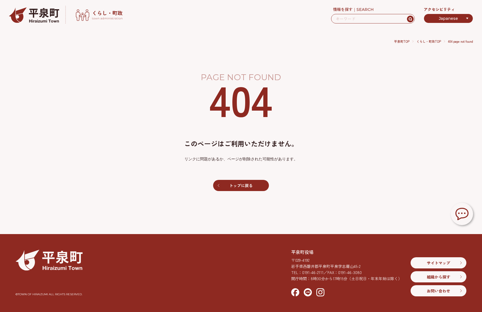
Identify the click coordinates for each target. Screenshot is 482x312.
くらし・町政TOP (428, 41)
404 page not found (460, 41)
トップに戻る (241, 185)
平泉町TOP (401, 41)
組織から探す (438, 277)
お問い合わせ (438, 291)
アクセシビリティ (439, 9)
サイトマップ (438, 263)
